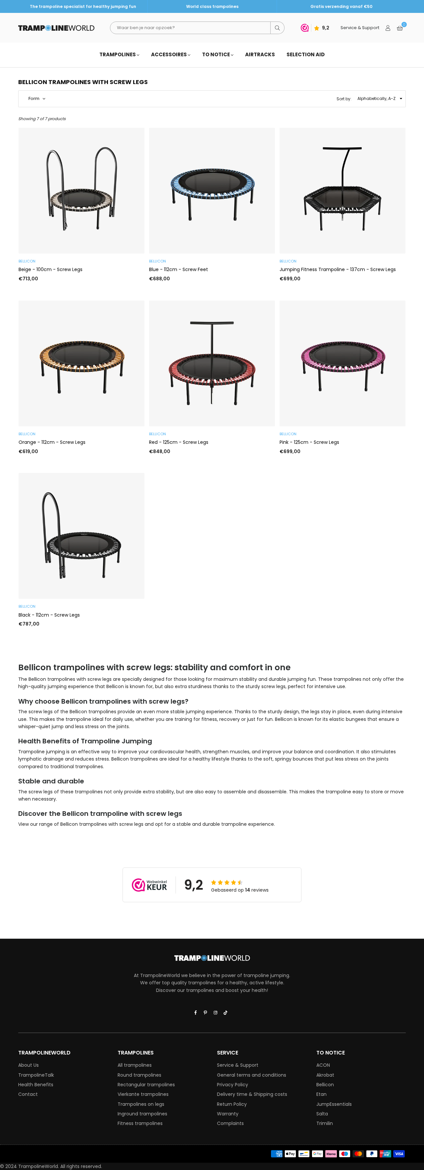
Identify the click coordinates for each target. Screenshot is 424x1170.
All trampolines (135, 1065)
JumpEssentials (334, 1104)
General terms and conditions (251, 1075)
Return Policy (232, 1104)
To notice (216, 54)
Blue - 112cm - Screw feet (178, 269)
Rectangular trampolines (146, 1084)
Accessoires (169, 54)
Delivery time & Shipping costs (252, 1094)
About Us (28, 1065)
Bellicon (325, 1084)
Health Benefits (35, 1084)
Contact (28, 1094)
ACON (323, 1065)
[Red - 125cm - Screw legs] (212, 363)
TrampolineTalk (36, 1075)
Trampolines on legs (141, 1104)
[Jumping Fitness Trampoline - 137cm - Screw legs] (342, 191)
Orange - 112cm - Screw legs (52, 442)
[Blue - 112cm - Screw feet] (212, 191)
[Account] (388, 28)
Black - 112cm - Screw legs (49, 615)
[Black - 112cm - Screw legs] (81, 536)
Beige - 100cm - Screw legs (50, 269)
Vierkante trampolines (143, 1094)
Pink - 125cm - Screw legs (309, 442)
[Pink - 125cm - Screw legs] (342, 363)
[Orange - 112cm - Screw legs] (81, 363)
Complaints (230, 1123)
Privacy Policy (232, 1084)
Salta (322, 1113)
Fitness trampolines (140, 1123)
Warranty (227, 1113)
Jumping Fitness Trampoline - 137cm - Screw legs (338, 269)
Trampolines (118, 54)
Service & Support (237, 1065)
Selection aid (306, 54)
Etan (321, 1094)
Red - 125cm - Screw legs (178, 442)
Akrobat (325, 1075)
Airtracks (260, 54)
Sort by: (344, 99)
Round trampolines (139, 1075)
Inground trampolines (142, 1113)
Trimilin (324, 1123)
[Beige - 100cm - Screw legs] (81, 191)
